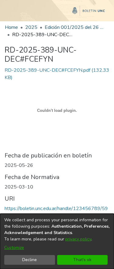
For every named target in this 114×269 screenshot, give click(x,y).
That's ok (82, 260)
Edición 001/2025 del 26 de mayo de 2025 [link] (75, 27)
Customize (14, 247)
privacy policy (78, 239)
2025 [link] (31, 27)
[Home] (57, 13)
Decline (29, 260)
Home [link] (11, 27)
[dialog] (57, 241)
